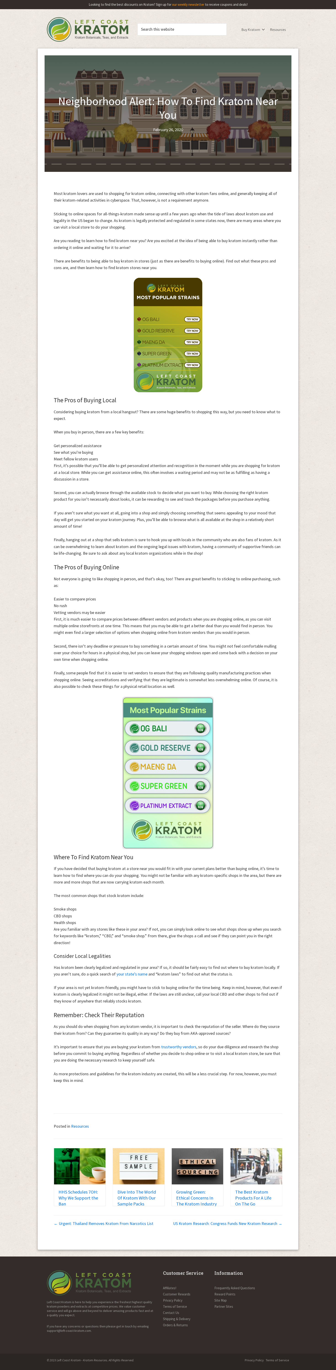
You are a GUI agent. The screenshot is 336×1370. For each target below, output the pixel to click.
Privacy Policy (172, 1300)
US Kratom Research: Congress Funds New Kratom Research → (227, 1223)
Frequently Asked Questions (234, 1288)
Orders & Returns (175, 1325)
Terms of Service (175, 1306)
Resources (278, 29)
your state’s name (132, 974)
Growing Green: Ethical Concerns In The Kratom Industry (137, 1198)
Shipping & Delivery (176, 1319)
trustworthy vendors (178, 1046)
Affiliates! (169, 1288)
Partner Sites (223, 1306)
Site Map (220, 1300)
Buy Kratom (250, 29)
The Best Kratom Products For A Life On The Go (194, 1198)
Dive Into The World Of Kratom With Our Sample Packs (78, 1198)
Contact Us (171, 1313)
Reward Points (224, 1294)
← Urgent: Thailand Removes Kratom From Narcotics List (103, 1223)
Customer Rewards (176, 1294)
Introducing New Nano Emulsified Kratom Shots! (251, 1198)
